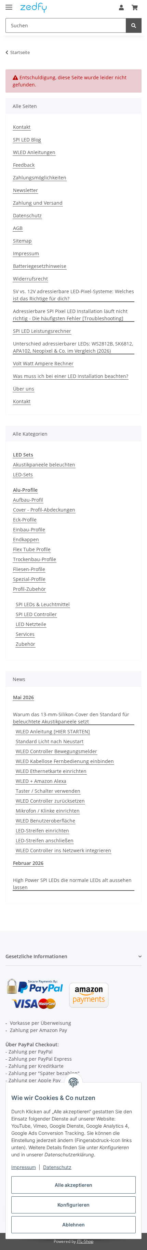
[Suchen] (134, 25)
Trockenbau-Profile (34, 559)
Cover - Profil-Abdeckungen (44, 509)
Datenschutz (57, 1167)
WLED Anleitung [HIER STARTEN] (53, 731)
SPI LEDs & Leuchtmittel (43, 604)
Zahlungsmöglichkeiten (39, 177)
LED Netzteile (31, 624)
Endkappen (26, 539)
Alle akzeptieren (73, 1185)
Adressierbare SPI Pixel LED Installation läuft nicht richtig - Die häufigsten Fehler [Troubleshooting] (70, 315)
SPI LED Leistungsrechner (42, 331)
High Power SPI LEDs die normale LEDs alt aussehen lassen (72, 884)
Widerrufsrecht (30, 278)
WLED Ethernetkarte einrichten (51, 771)
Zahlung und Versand (38, 203)
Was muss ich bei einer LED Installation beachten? (70, 376)
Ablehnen (73, 1224)
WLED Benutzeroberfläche (45, 820)
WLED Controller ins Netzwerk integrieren (63, 850)
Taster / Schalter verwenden (48, 791)
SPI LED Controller (36, 614)
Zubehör (25, 644)
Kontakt (21, 127)
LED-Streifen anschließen (45, 840)
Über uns (23, 388)
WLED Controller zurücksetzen (50, 801)
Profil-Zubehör (29, 589)
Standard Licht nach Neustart (49, 741)
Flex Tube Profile (32, 549)
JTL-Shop (85, 1241)
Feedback (24, 165)
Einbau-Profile (29, 529)
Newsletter (25, 190)
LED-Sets (23, 474)
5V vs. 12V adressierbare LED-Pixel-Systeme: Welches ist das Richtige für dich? (73, 295)
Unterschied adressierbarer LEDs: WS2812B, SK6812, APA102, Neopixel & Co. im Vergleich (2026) (73, 347)
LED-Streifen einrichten (42, 830)
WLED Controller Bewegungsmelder (56, 751)
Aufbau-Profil (28, 500)
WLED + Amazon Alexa (41, 781)
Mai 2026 (23, 697)
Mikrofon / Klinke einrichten (48, 810)
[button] (121, 7)
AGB (18, 228)
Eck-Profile (25, 519)
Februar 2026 (28, 863)
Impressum (23, 1167)
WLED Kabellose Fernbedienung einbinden (65, 761)
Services (25, 634)
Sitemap (22, 240)
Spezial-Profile (29, 579)
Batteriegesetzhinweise (39, 266)
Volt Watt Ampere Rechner (43, 363)
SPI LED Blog (27, 139)
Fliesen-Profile (29, 569)
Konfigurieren (73, 1205)
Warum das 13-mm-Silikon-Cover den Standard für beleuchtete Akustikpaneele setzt (71, 718)
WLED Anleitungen (34, 152)
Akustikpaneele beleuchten (44, 464)
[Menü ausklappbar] (8, 4)
